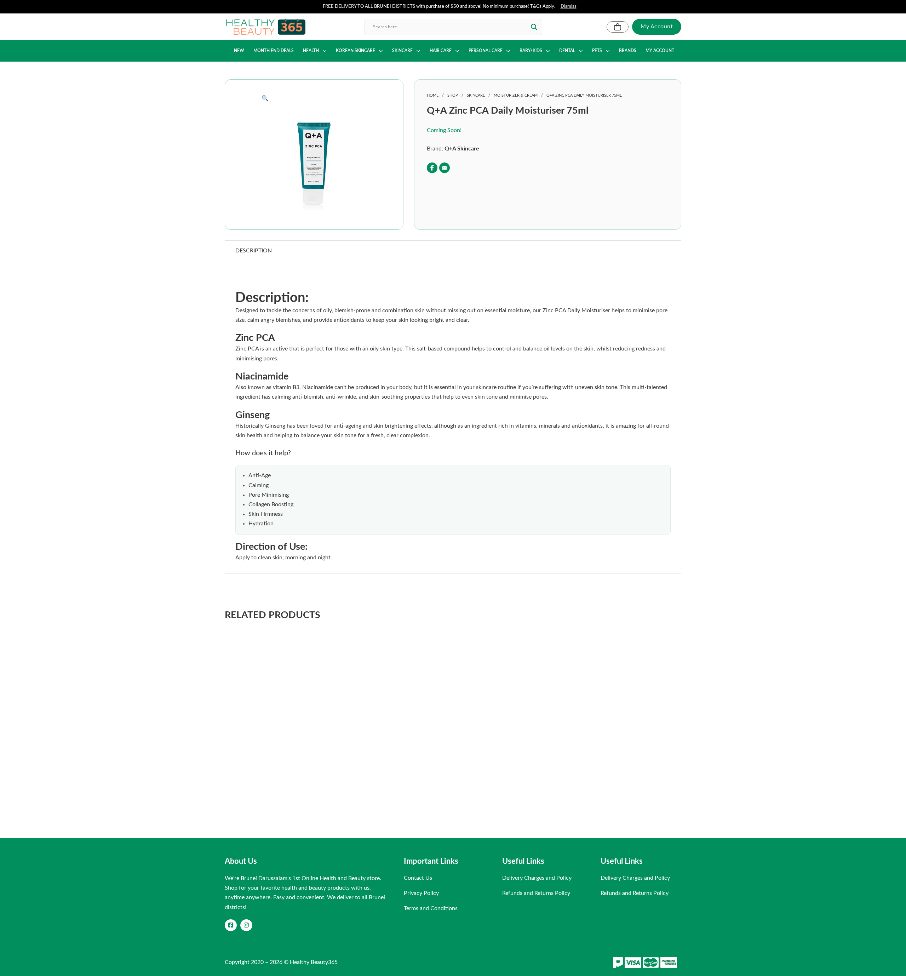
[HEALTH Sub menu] (324, 51)
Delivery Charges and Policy (537, 878)
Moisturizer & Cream (516, 95)
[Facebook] (432, 167)
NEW (239, 50)
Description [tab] (253, 250)
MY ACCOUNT (660, 50)
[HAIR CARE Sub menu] (457, 51)
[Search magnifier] (534, 27)
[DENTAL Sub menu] (581, 51)
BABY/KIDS (531, 50)
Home (432, 95)
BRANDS (627, 50)
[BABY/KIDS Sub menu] (548, 51)
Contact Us (418, 878)
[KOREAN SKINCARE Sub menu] (381, 51)
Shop (452, 95)
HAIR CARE (441, 50)
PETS (597, 50)
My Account (657, 26)
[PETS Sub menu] (608, 51)
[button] (314, 98)
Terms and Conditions (431, 908)
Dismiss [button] (569, 6)
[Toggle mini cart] (617, 26)
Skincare (476, 95)
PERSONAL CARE (486, 50)
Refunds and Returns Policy (536, 893)
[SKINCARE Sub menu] (418, 51)
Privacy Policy (421, 893)
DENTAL (567, 50)
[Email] (444, 167)
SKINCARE (402, 50)
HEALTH (311, 50)
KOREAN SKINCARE (355, 50)
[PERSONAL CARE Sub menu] (508, 51)
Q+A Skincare (462, 149)
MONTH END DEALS (273, 50)
